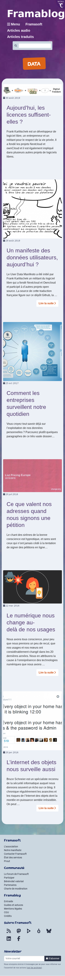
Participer (9, 877)
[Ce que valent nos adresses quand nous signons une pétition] (32, 475)
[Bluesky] (49, 933)
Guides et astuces (13, 905)
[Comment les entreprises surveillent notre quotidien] (32, 351)
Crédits (8, 916)
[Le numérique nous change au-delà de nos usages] (32, 586)
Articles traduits (20, 37)
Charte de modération (15, 888)
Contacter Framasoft (15, 853)
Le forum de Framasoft (16, 874)
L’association (11, 846)
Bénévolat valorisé (14, 881)
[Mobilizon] (39, 933)
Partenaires (10, 885)
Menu (15, 24)
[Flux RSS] (8, 933)
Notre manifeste (12, 850)
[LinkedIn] (8, 940)
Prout (7, 861)
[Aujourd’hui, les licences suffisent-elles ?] (32, 89)
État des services (13, 857)
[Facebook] (19, 940)
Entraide (8, 901)
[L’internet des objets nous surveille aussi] (32, 720)
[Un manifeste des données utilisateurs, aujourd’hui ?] (32, 208)
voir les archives (34, 968)
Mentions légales (13, 908)
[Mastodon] (19, 933)
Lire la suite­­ (46, 303)
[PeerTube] (29, 933)
